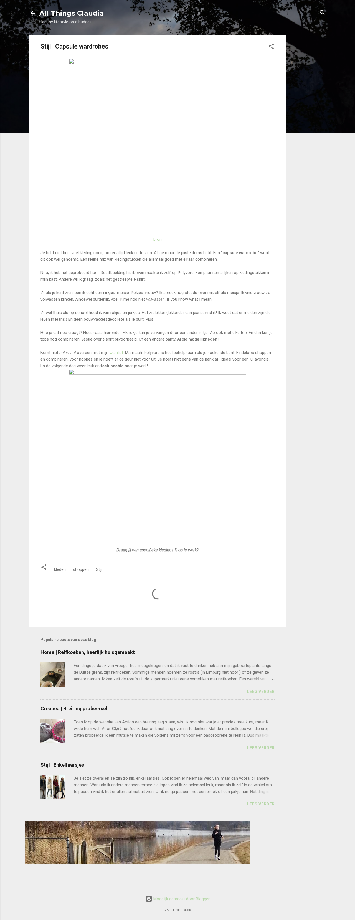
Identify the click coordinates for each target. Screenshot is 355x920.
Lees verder (261, 691)
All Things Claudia (71, 13)
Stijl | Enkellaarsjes (62, 765)
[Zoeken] (322, 13)
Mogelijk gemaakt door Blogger (181, 898)
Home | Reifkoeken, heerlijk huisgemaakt (87, 652)
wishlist (116, 352)
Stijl (99, 569)
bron (157, 239)
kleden (60, 569)
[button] (271, 46)
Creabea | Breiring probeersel (73, 708)
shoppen (81, 569)
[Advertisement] (308, 118)
